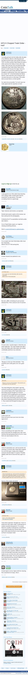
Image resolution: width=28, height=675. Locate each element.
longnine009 (9, 425)
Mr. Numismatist (10, 251)
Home (3, 10)
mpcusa (8, 625)
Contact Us (23, 671)
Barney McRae (9, 611)
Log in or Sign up (23, 1)
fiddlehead (4, 405)
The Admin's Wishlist (7, 663)
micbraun (3, 260)
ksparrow (8, 566)
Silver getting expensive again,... (12, 624)
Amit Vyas (8, 628)
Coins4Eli (8, 189)
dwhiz (8, 615)
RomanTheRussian (10, 618)
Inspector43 (9, 608)
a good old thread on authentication (14, 229)
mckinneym (8, 52)
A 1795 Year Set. (10, 593)
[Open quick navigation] (26, 668)
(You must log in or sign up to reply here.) (19, 581)
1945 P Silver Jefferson (11, 607)
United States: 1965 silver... (12, 620)
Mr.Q (7, 356)
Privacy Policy (25, 673)
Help (26, 671)
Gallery (20, 10)
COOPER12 (8, 410)
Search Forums (4, 12)
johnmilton (8, 594)
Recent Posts (11, 12)
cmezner (8, 604)
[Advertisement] (14, 28)
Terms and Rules (19, 673)
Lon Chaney (9, 236)
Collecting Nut (9, 542)
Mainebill (8, 442)
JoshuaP (8, 339)
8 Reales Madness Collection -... (13, 617)
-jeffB (7, 205)
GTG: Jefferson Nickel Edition (12, 600)
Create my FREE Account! (14, 586)
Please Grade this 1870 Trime (12, 596)
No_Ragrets (9, 601)
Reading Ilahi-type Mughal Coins (12, 627)
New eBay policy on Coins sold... (13, 610)
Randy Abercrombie (10, 632)
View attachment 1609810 (7, 519)
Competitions (14, 10)
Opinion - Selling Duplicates (12, 631)
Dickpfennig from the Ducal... (12, 603)
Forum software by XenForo (5, 673)
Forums (7, 10)
